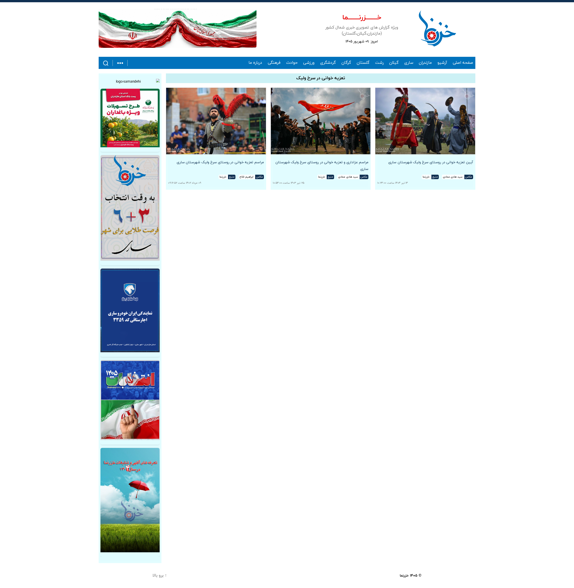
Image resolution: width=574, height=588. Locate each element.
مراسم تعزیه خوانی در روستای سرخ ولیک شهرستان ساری (220, 162)
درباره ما (255, 62)
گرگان (346, 62)
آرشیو (442, 62)
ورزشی (309, 62)
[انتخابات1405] (130, 400)
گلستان (363, 62)
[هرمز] (178, 28)
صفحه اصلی (463, 62)
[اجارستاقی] (130, 310)
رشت (379, 62)
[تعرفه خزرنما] (130, 500)
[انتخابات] (130, 208)
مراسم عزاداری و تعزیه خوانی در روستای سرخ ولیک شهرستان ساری (322, 166)
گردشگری (328, 62)
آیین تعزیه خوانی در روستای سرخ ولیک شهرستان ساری (430, 162)
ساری (408, 62)
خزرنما (404, 575)
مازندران (425, 62)
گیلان (394, 62)
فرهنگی (274, 62)
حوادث (292, 62)
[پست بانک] (130, 118)
